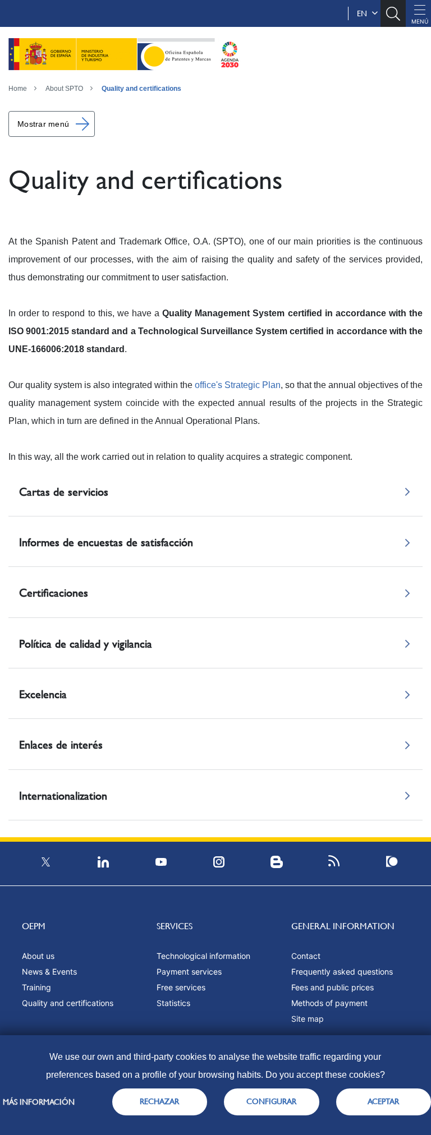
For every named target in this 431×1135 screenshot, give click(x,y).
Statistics (173, 1003)
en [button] (364, 13)
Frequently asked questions (342, 971)
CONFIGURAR (271, 1101)
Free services (181, 987)
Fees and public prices (332, 987)
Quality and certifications (141, 89)
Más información (39, 1101)
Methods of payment (329, 1003)
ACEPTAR (383, 1101)
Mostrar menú (43, 123)
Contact (305, 956)
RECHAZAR (159, 1101)
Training (36, 987)
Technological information (203, 956)
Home (17, 89)
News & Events (49, 971)
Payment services (189, 971)
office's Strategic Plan (238, 385)
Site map (307, 1018)
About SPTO (64, 89)
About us (38, 956)
